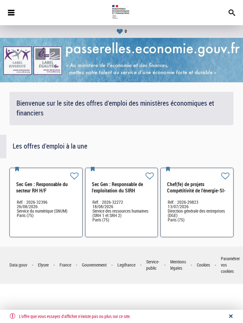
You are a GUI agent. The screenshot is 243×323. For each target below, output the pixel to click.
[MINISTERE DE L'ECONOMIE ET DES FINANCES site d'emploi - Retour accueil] (121, 13)
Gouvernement (94, 265)
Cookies (203, 265)
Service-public (152, 265)
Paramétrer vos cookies (230, 265)
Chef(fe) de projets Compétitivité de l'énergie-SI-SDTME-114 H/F (196, 190)
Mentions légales (178, 265)
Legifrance (126, 265)
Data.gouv (18, 265)
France (65, 265)
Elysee (43, 265)
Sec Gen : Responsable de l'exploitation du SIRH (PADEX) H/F (117, 190)
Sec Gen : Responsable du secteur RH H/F (42, 187)
